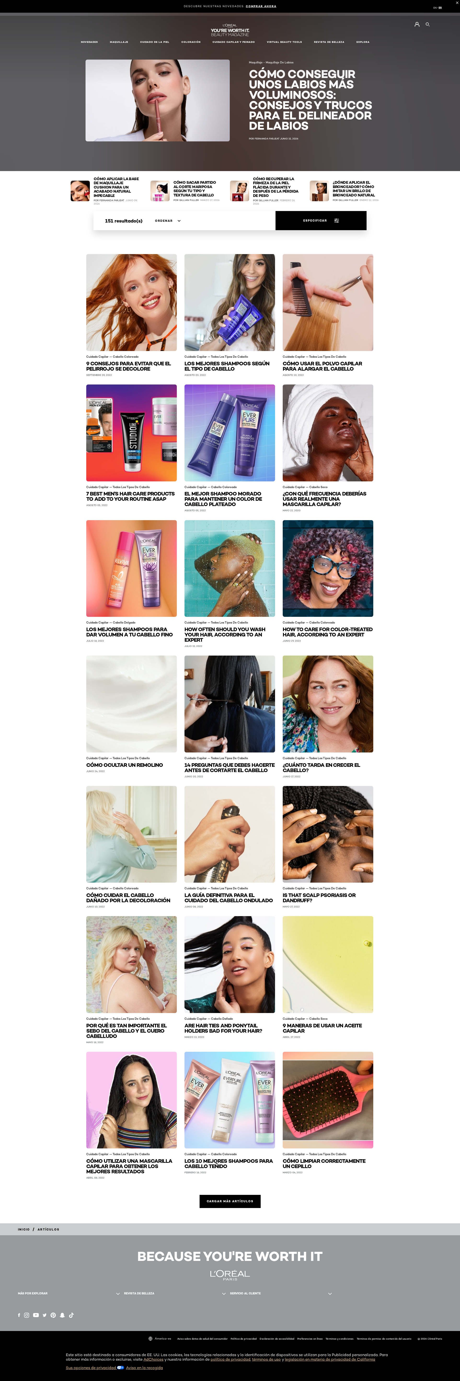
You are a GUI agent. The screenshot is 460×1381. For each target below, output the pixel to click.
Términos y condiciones (339, 1338)
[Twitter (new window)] (45, 1315)
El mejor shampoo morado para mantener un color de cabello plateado (223, 498)
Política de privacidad (244, 1338)
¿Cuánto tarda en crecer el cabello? (321, 767)
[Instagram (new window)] (26, 1315)
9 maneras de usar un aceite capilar (322, 1027)
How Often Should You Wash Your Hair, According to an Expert (224, 634)
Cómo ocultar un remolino (124, 765)
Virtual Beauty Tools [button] (284, 42)
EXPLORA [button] (363, 42)
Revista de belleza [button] (329, 42)
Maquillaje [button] (119, 42)
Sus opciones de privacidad (91, 1367)
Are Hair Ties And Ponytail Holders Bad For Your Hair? (223, 1027)
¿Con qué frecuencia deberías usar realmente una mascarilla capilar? (324, 498)
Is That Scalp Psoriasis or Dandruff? (319, 897)
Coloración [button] (191, 42)
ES (440, 7)
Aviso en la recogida (144, 1367)
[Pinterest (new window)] (53, 1315)
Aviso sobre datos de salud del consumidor (202, 1338)
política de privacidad (230, 1359)
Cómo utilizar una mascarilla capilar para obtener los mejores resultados (129, 1166)
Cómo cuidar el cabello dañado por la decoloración (128, 897)
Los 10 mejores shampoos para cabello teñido (228, 1163)
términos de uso (266, 1359)
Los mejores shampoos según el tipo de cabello (226, 365)
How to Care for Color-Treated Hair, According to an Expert (328, 631)
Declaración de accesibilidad (277, 1338)
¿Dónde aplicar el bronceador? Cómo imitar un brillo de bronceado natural (354, 188)
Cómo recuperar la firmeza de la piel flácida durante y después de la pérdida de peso (275, 187)
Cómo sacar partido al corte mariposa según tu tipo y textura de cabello (194, 188)
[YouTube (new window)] (36, 1315)
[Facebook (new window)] (19, 1315)
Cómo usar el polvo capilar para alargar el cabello (322, 365)
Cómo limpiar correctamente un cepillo (324, 1163)
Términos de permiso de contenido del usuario (384, 1338)
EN (435, 7)
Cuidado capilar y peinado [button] (234, 42)
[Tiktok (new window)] (71, 1315)
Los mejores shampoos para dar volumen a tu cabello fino (129, 631)
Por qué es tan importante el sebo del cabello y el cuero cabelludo (126, 1030)
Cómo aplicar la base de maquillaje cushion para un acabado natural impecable (116, 187)
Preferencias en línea (309, 1338)
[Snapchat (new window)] (62, 1315)
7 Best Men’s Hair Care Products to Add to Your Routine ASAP (130, 495)
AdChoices (153, 1359)
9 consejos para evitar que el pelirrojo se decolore (128, 365)
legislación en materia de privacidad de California (330, 1359)
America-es (163, 1338)
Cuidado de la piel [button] (154, 42)
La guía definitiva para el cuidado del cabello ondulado (228, 897)
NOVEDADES (89, 42)
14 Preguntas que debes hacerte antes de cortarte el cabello (229, 767)
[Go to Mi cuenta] (417, 24)
